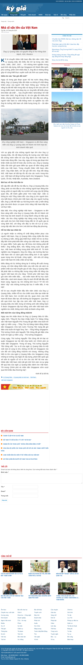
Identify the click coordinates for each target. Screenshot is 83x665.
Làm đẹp (53, 626)
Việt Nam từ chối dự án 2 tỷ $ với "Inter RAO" (17, 440)
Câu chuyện (54, 609)
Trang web (4, 496)
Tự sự (69, 634)
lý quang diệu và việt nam (21, 377)
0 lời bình (6, 32)
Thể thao (53, 628)
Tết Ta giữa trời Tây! (66, 89)
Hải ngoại (4, 15)
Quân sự (70, 623)
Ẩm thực (3, 609)
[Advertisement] (25, 414)
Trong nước (14, 15)
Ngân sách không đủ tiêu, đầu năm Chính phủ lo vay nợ (39, 575)
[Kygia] (16, 8)
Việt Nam (33, 377)
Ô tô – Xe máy (22, 620)
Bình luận (5, 472)
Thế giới (23, 15)
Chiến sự (20, 628)
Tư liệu (69, 631)
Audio (36, 623)
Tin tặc (69, 615)
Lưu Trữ (69, 618)
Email (3, 491)
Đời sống (64, 15)
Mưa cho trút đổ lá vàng (60, 60)
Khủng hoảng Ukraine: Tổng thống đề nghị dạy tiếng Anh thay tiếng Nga (66, 55)
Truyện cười (38, 612)
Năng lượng (37, 628)
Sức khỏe (37, 626)
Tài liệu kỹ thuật (72, 626)
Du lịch (3, 634)
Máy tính (36, 615)
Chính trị (69, 609)
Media (3, 623)
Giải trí (56, 15)
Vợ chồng (20, 639)
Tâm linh (20, 634)
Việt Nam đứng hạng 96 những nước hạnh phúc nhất (39, 597)
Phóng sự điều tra (72, 620)
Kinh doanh (32, 15)
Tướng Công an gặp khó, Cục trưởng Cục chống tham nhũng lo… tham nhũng (67, 598)
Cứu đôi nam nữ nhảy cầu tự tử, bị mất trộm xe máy (12, 575)
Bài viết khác (38, 609)
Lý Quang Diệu (7, 377)
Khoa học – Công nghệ (24, 615)
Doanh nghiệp (22, 618)
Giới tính (70, 612)
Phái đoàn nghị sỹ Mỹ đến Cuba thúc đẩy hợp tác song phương (65, 45)
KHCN (40, 15)
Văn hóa (3, 637)
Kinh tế (53, 618)
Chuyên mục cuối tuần (7, 612)
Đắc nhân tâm (22, 637)
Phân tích (72, 15)
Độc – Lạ (53, 637)
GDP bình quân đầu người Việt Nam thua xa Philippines (20, 459)
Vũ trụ (52, 639)
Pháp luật (53, 620)
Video (52, 623)
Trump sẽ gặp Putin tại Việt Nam (13, 436)
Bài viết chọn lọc (22, 609)
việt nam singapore (6, 380)
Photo (19, 623)
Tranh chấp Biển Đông (40, 631)
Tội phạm (20, 631)
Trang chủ (3, 21)
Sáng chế (53, 615)
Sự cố (3, 626)
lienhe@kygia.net (10, 657)
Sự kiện (20, 626)
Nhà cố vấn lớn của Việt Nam (19, 27)
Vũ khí (36, 639)
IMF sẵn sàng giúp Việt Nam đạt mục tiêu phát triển (12, 597)
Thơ (35, 634)
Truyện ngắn (54, 634)
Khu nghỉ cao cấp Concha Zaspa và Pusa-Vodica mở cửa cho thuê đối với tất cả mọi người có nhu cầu (66, 126)
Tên (3, 487)
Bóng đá (69, 628)
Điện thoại (70, 639)
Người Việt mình (6, 620)
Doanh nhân (37, 618)
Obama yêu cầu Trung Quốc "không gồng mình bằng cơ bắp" (22, 444)
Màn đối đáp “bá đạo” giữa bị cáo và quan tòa (67, 575)
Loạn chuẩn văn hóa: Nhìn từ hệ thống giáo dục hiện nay (21, 455)
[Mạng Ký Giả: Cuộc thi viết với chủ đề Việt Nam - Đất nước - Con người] (24, 387)
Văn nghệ (37, 637)
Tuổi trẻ (3, 639)
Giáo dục (48, 15)
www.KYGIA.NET (21, 652)
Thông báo (4, 631)
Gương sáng (5, 615)
